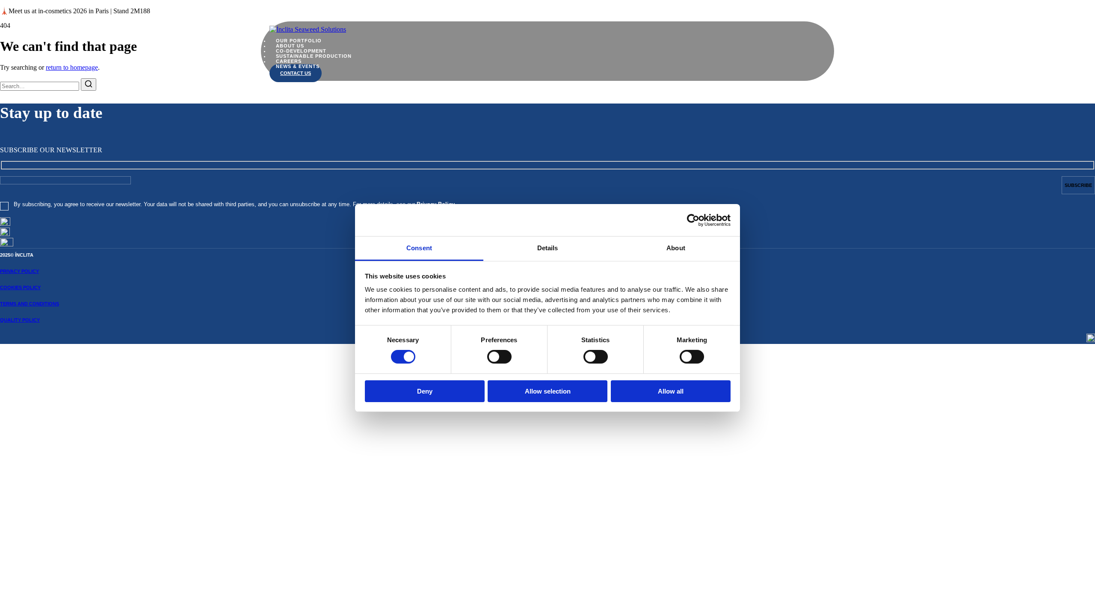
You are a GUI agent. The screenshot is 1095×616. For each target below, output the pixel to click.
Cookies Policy (20, 287)
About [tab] (675, 248)
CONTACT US (295, 73)
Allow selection (548, 391)
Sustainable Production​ (314, 56)
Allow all (671, 391)
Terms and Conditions (29, 303)
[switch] (499, 357)
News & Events (298, 66)
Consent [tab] (419, 248)
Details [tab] (547, 248)
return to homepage (72, 67)
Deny (424, 391)
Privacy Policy (19, 271)
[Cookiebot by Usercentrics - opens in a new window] (693, 219)
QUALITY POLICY (20, 320)
